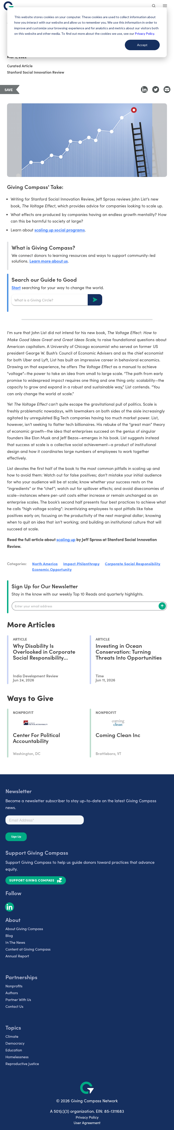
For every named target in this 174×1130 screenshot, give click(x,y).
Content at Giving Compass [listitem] (28, 949)
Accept (142, 45)
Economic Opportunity (52, 569)
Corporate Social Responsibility (132, 563)
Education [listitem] (13, 1050)
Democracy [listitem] (14, 1043)
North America (45, 563)
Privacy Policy (87, 1117)
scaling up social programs (59, 230)
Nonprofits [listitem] (13, 985)
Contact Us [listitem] (14, 1006)
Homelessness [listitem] (17, 1056)
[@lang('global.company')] (9, 5)
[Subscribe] (162, 606)
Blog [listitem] (9, 935)
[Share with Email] (167, 89)
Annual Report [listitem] (17, 956)
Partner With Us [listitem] (18, 999)
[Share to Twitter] (155, 89)
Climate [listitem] (11, 1036)
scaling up (65, 539)
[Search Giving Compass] (154, 6)
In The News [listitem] (15, 942)
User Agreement (87, 1122)
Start (16, 287)
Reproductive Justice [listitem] (22, 1063)
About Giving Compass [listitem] (24, 928)
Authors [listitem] (11, 992)
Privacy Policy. (145, 33)
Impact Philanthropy (81, 563)
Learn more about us (48, 261)
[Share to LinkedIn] (144, 89)
